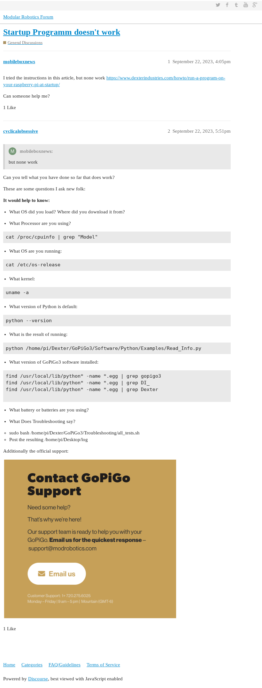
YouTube (246, 5)
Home (9, 664)
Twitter (218, 5)
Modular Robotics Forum (28, 16)
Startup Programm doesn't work (61, 32)
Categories (31, 664)
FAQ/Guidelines (65, 664)
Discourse (38, 678)
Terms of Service (103, 664)
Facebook (227, 5)
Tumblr (236, 5)
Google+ (255, 5)
